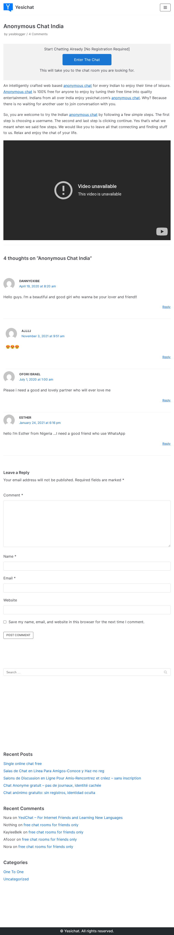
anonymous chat (77, 85)
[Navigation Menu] (165, 7)
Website (10, 600)
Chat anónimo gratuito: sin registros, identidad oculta (49, 792)
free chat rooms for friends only (51, 825)
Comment (13, 495)
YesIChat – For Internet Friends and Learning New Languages (70, 817)
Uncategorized (16, 879)
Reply (166, 307)
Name (9, 556)
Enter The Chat (87, 59)
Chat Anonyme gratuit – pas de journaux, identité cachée (52, 785)
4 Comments (38, 34)
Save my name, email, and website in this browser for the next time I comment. (76, 622)
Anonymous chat (17, 91)
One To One (13, 871)
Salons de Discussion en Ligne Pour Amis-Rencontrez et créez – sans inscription (72, 778)
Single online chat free (22, 763)
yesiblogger (17, 34)
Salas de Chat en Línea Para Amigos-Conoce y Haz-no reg (53, 771)
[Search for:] (87, 672)
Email (9, 578)
